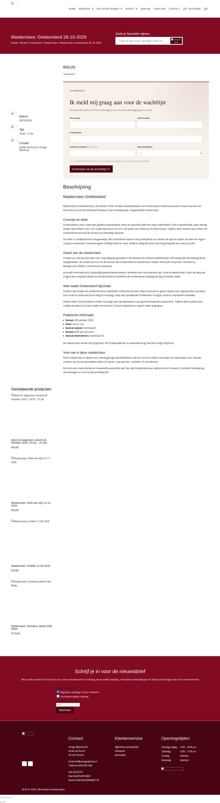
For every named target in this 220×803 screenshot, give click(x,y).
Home (72, 8)
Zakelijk (145, 8)
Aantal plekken (145, 146)
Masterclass (51, 42)
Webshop (84, 8)
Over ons (160, 8)
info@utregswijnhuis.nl (85, 761)
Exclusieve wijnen (108, 8)
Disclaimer (120, 751)
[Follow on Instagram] (30, 763)
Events (129, 8)
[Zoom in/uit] (1, 797)
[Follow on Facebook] (24, 763)
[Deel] (7, 797)
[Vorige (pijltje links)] (1, 801)
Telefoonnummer (84, 146)
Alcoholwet (120, 755)
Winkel (24, 42)
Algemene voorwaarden (127, 747)
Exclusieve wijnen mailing (74, 696)
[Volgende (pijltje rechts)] (4, 801)
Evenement (36, 42)
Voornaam (75, 118)
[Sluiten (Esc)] (10, 797)
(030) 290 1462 (85, 765)
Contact (174, 8)
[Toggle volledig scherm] (4, 797)
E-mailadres (75, 132)
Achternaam (143, 118)
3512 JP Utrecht (76, 755)
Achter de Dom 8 (76, 751)
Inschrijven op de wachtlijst (89, 169)
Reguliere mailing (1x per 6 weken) (79, 692)
